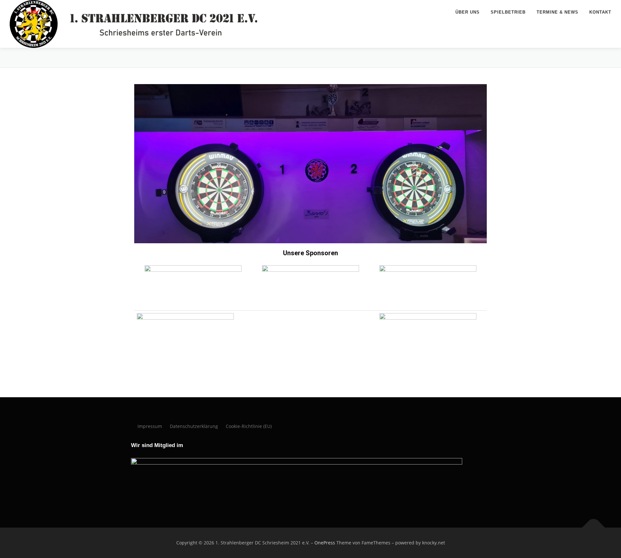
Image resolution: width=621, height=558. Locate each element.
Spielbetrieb (508, 12)
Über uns (467, 12)
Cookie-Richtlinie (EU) (249, 426)
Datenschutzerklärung (194, 426)
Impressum (149, 426)
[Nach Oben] (593, 527)
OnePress (324, 543)
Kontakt (600, 12)
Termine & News (557, 12)
